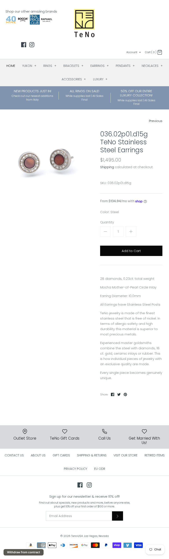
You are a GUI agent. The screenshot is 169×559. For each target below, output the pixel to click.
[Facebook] (23, 44)
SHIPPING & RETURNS (92, 455)
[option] (45, 165)
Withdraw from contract (23, 552)
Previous (155, 121)
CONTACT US (14, 455)
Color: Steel (109, 212)
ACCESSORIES (74, 79)
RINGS (49, 66)
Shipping (107, 167)
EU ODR (99, 469)
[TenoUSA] (84, 22)
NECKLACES (152, 66)
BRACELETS (73, 66)
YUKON (29, 66)
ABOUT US (38, 455)
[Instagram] (31, 44)
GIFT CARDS (61, 455)
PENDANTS (125, 66)
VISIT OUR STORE (126, 455)
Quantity (107, 222)
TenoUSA (77, 536)
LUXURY (100, 79)
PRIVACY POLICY (75, 469)
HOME (10, 66)
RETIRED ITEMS (155, 455)
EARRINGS (99, 66)
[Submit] (117, 516)
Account (131, 52)
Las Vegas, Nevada (96, 536)
